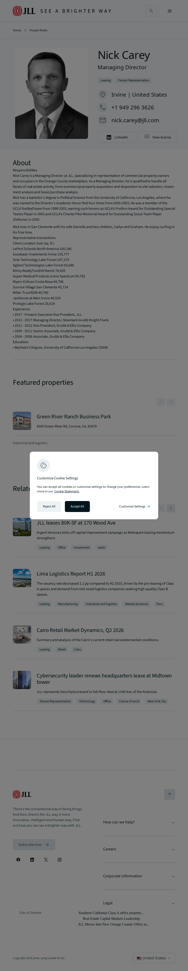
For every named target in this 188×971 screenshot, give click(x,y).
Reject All (49, 506)
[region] (94, 485)
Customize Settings (135, 506)
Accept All (77, 506)
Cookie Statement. (67, 491)
